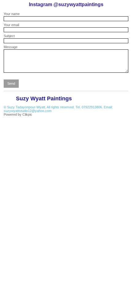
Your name (12, 14)
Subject (9, 36)
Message (10, 47)
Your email (11, 25)
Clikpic (27, 114)
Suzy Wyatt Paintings (44, 98)
